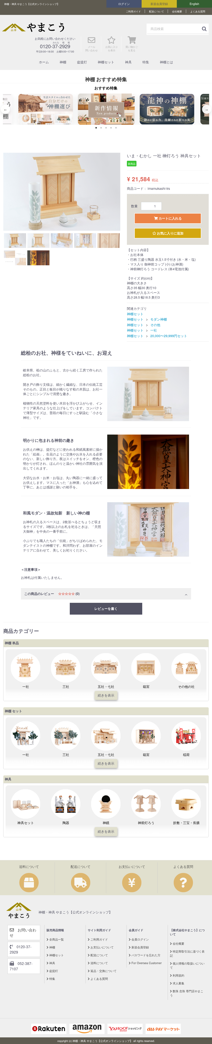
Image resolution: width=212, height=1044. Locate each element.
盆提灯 (82, 62)
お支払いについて (102, 947)
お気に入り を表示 (111, 48)
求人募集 (178, 983)
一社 (153, 330)
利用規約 (178, 975)
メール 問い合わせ (91, 48)
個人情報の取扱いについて (187, 965)
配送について (156, 11)
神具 (128, 62)
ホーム (44, 62)
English (194, 4)
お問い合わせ (23, 932)
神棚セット (106, 62)
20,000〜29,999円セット (168, 335)
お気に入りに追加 (169, 233)
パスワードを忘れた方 (145, 955)
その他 (155, 324)
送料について (99, 963)
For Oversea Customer (146, 963)
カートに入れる (170, 218)
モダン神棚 (158, 319)
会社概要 (177, 11)
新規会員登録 (159, 4)
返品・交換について (103, 970)
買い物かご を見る (131, 48)
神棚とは (166, 62)
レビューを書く (106, 608)
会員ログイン (140, 939)
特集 (145, 62)
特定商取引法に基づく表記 (187, 953)
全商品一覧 (56, 939)
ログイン (124, 4)
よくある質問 (197, 11)
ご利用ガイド (133, 11)
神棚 (63, 62)
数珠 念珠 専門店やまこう (186, 993)
